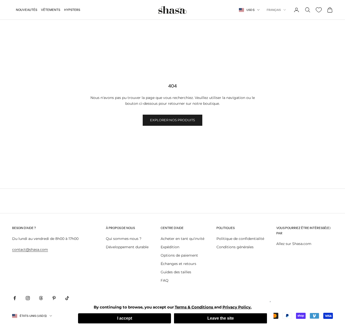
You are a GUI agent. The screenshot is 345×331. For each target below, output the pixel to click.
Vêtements (50, 10)
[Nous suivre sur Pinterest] (54, 298)
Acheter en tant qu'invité (182, 238)
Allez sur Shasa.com (293, 243)
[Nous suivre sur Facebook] (14, 298)
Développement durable (127, 247)
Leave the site (220, 318)
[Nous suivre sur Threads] (40, 298)
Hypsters (72, 10)
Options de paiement (179, 255)
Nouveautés (26, 10)
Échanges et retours (178, 263)
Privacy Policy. (237, 307)
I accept (124, 318)
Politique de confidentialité (240, 238)
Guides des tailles (176, 272)
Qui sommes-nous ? (123, 238)
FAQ (164, 280)
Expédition (170, 247)
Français (274, 10)
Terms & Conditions (194, 307)
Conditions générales (235, 247)
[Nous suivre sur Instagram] (27, 298)
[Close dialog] (270, 301)
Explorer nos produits (172, 120)
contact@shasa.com (30, 249)
